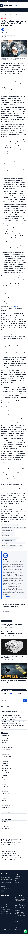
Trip (3, 817)
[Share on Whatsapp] (11, 36)
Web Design (5, 821)
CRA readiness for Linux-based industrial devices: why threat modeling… (20, 899)
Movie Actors (5, 789)
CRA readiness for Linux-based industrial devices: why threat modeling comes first (12, 624)
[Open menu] (26, 10)
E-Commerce (5, 752)
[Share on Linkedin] (8, 36)
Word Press (4, 828)
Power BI (4, 798)
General (4, 765)
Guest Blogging (5, 768)
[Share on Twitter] (5, 36)
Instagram (4, 775)
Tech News (4, 810)
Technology (4, 812)
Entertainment (5, 756)
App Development (6, 738)
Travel (3, 814)
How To (19, 929)
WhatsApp (10, 932)
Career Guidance (6, 744)
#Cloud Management (21, 527)
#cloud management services (8, 535)
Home (2, 14)
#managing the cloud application (8, 540)
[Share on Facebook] (2, 36)
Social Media (5, 805)
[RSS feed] (2, 891)
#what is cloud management (8, 548)
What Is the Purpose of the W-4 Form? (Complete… (20, 909)
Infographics (5, 772)
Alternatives (4, 735)
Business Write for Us (6, 909)
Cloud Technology (6, 747)
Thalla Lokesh (4, 32)
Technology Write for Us (7, 904)
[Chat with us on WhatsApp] (25, 931)
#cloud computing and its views (8, 527)
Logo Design (5, 782)
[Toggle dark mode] (24, 5)
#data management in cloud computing (10, 537)
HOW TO (4, 770)
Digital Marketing (6, 749)
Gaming (4, 763)
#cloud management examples (8, 532)
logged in (10, 693)
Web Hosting (5, 826)
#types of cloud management (16, 545)
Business (7, 14)
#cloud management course (8, 530)
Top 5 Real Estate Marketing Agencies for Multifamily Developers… (20, 904)
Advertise (3, 902)
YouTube (4, 831)
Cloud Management (19, 306)
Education (4, 754)
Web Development (6, 824)
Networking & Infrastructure (8, 793)
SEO (3, 800)
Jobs (3, 777)
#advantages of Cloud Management (9, 525)
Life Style (4, 779)
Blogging (4, 740)
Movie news (5, 791)
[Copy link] (13, 36)
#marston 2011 (5, 545)
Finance (4, 761)
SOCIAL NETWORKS (6, 807)
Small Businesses (6, 803)
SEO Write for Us (5, 911)
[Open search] (20, 5)
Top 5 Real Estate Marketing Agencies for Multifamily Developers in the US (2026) (12, 632)
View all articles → (7, 596)
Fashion (4, 758)
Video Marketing (6, 819)
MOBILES (4, 786)
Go (24, 700)
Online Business (5, 796)
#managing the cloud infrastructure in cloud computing (13, 543)
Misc (3, 784)
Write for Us (4, 897)
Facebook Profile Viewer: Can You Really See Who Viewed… (21, 920)
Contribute (3, 899)
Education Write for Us (6, 913)
